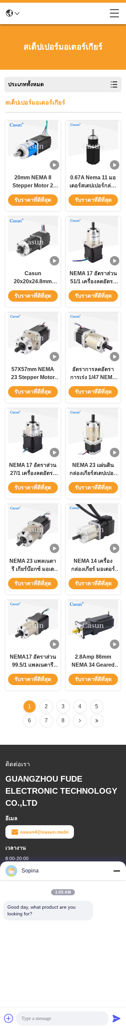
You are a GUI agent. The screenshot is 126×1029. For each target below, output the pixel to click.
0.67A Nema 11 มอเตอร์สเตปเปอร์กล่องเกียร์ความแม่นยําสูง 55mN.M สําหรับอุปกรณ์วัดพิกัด (93, 182)
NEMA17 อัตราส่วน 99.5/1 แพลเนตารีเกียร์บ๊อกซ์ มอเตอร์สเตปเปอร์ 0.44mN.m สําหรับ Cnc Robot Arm (33, 661)
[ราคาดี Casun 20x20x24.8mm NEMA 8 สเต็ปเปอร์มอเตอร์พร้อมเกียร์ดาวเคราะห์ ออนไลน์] (33, 242)
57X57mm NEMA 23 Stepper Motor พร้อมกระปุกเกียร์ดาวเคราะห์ (33, 373)
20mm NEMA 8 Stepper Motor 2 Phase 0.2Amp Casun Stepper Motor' (32, 182)
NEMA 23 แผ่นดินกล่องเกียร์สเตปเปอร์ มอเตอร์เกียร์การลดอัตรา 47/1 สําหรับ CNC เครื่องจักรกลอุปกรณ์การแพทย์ (93, 469)
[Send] (116, 1018)
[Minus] (117, 871)
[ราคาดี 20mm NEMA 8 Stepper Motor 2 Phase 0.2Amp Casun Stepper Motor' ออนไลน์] (33, 146)
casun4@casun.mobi (44, 832)
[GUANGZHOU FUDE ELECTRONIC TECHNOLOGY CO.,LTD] (64, 13)
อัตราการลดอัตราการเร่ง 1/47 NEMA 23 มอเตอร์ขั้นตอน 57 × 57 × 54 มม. (93, 373)
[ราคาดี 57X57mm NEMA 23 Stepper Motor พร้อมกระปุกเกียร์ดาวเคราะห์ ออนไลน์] (33, 337)
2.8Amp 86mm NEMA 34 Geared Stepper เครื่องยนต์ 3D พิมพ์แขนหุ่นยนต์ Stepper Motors (93, 661)
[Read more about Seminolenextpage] (80, 721)
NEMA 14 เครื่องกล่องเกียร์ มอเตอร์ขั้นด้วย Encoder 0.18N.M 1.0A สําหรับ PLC (93, 565)
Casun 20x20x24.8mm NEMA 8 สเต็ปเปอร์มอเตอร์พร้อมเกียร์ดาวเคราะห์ (32, 278)
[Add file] (8, 1018)
